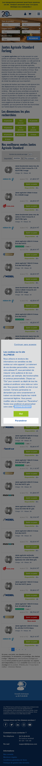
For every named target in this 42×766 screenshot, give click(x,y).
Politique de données (22, 406)
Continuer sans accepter (25, 344)
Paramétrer (21, 420)
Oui (21, 413)
